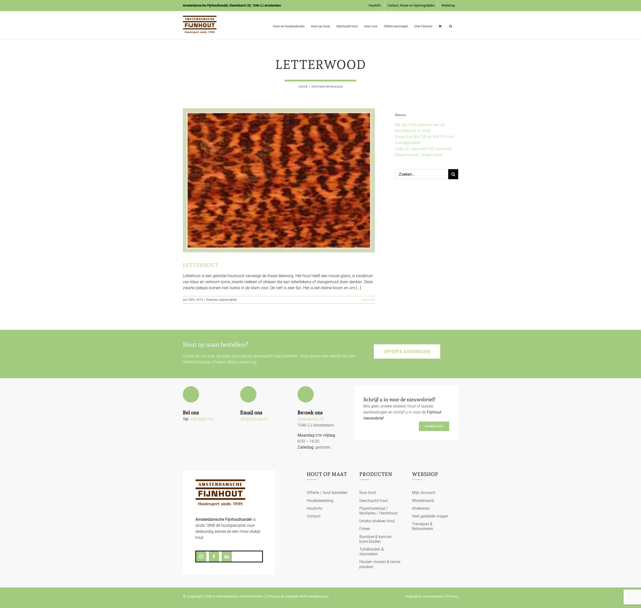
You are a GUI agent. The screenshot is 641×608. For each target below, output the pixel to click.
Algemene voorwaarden (424, 596)
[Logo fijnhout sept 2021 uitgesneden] (220, 481)
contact (244, 362)
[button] (450, 25)
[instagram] (201, 556)
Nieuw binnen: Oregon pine (418, 154)
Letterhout (200, 265)
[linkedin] (227, 556)
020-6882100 (202, 419)
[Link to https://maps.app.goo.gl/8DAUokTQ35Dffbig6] (305, 394)
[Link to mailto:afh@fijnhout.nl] (248, 394)
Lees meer (368, 299)
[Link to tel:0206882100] (191, 394)
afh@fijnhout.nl (253, 419)
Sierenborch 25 (310, 419)
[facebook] (214, 556)
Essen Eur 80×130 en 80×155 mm (424, 136)
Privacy (452, 596)
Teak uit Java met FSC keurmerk (423, 148)
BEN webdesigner (314, 596)
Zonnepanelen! (408, 142)
